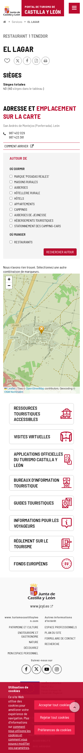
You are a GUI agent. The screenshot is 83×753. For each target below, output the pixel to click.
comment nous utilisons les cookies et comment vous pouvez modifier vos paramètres (19, 737)
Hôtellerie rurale (27, 193)
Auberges (21, 187)
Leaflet (11, 388)
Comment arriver (16, 146)
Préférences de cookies (54, 729)
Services (17, 22)
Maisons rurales (26, 182)
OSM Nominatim (13, 391)
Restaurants (23, 242)
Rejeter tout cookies (54, 717)
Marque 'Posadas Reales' (31, 176)
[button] (9, 279)
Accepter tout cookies (54, 704)
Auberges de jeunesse (30, 215)
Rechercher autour (60, 252)
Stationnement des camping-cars (37, 226)
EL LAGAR (33, 22)
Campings (20, 209)
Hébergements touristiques (33, 220)
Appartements (24, 204)
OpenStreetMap (35, 388)
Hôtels (19, 198)
